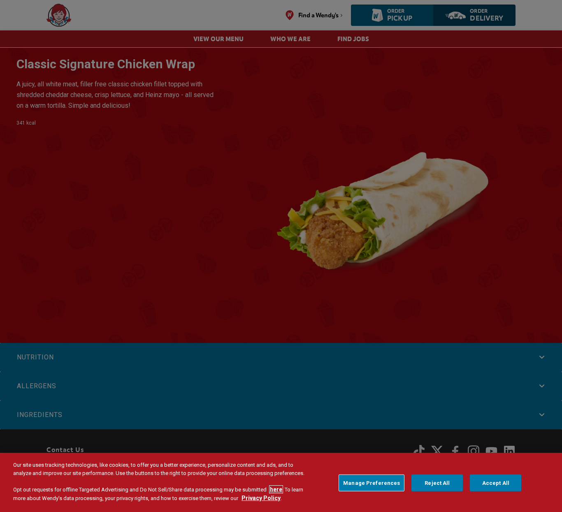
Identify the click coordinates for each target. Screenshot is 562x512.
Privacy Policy (261, 498)
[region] (281, 482)
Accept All (495, 483)
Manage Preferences (371, 483)
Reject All (437, 483)
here (276, 489)
